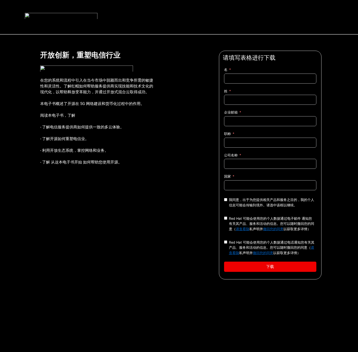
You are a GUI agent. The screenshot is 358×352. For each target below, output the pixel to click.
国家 (227, 176)
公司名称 (231, 155)
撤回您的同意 (273, 229)
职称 (227, 134)
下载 (270, 267)
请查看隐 (242, 229)
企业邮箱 (231, 112)
